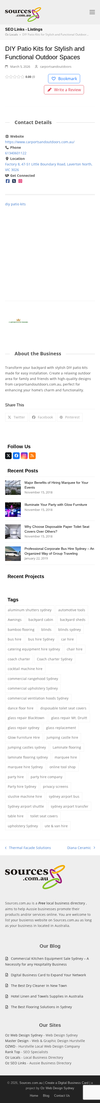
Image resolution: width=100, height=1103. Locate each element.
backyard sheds (72, 619)
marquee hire (66, 757)
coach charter (19, 659)
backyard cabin (40, 619)
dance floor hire (20, 708)
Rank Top (12, 1052)
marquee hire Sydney (25, 767)
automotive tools (71, 610)
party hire (16, 777)
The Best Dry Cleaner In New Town (39, 985)
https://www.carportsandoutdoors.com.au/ (40, 142)
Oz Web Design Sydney (23, 1035)
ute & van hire (56, 826)
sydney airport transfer (69, 806)
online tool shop (63, 767)
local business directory (65, 903)
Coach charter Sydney (54, 659)
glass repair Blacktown (26, 717)
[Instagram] (20, 181)
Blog (46, 1095)
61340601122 (15, 153)
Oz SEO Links (15, 1063)
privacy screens (55, 786)
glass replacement (61, 727)
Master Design (17, 1040)
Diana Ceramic (79, 847)
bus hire (14, 639)
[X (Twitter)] (14, 181)
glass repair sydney (23, 727)
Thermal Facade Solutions (28, 847)
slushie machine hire (25, 796)
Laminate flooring (67, 747)
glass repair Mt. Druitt (69, 717)
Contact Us (62, 1095)
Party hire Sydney (22, 786)
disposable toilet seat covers (63, 708)
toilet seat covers (44, 816)
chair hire (75, 649)
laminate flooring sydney (28, 757)
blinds (46, 629)
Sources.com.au (30, 1083)
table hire (16, 816)
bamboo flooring (21, 629)
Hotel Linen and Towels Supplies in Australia (47, 996)
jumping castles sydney (27, 747)
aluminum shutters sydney (29, 610)
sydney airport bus (64, 796)
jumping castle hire (62, 737)
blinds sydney (69, 629)
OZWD (10, 1046)
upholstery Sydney (23, 826)
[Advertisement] (50, 248)
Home (34, 1095)
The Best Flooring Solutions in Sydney (41, 1007)
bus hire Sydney (41, 639)
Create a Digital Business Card (66, 1083)
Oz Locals (12, 1057)
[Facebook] (7, 181)
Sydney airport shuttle (26, 806)
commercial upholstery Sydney (33, 688)
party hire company (46, 777)
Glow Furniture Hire (24, 737)
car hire (67, 639)
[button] (92, 12)
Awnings (15, 619)
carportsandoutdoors (55, 66)
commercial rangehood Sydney (33, 678)
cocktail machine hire (25, 668)
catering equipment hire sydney (34, 649)
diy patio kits (15, 204)
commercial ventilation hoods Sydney (38, 698)
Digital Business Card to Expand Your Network (48, 975)
